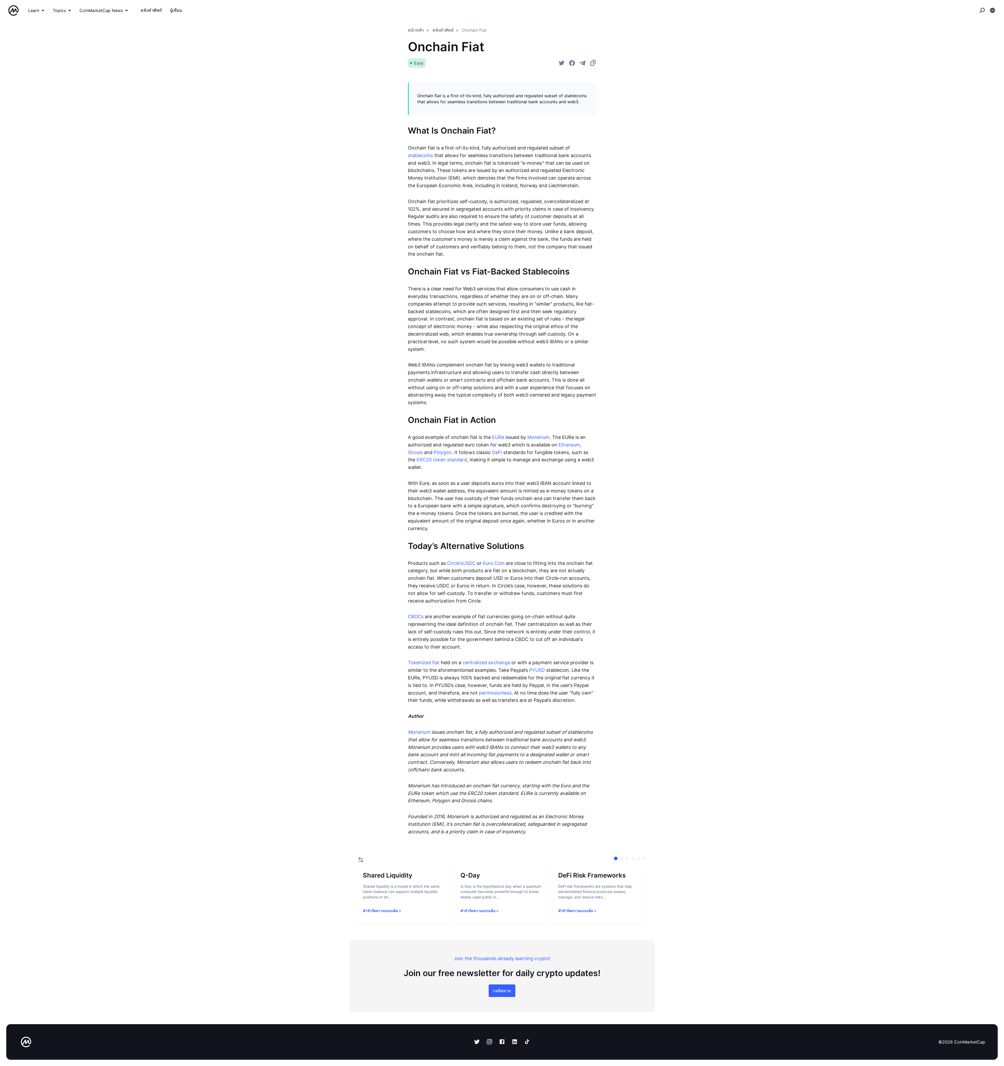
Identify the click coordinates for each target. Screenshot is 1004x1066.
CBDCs (416, 616)
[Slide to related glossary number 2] (627, 858)
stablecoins (420, 155)
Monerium (538, 437)
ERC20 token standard (442, 459)
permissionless (495, 693)
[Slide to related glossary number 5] (644, 858)
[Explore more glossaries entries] (361, 860)
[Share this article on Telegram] (582, 63)
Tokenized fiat (424, 662)
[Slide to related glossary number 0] (616, 858)
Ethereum (569, 445)
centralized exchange (486, 662)
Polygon (443, 452)
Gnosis (415, 452)
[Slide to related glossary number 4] (639, 858)
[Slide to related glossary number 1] (621, 858)
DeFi (497, 452)
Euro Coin (494, 563)
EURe (498, 437)
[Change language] (992, 10)
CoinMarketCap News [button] (101, 10)
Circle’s (455, 563)
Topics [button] (59, 10)
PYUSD (537, 670)
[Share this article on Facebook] (572, 63)
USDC (469, 563)
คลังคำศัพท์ (443, 30)
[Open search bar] (982, 10)
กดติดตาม (502, 990)
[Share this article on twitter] (561, 63)
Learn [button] (33, 10)
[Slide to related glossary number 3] (633, 858)
